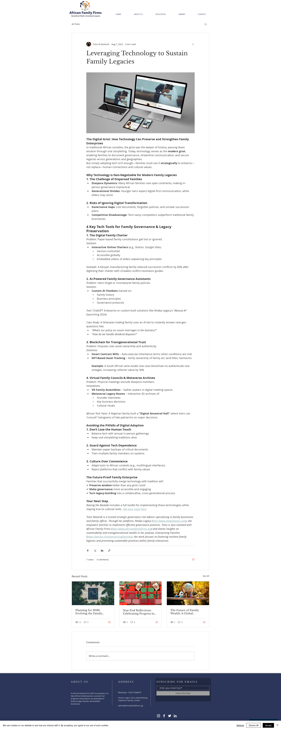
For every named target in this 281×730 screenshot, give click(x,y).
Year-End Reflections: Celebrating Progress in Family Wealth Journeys (139, 612)
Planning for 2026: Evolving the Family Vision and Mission (88, 612)
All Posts (76, 24)
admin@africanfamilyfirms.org (130, 705)
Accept (268, 725)
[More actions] (193, 44)
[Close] (277, 725)
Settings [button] (240, 725)
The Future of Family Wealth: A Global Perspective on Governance (184, 612)
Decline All (253, 725)
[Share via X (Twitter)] (95, 550)
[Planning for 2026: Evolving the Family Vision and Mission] (93, 593)
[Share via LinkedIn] (102, 550)
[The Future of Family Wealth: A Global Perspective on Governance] (188, 593)
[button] (205, 24)
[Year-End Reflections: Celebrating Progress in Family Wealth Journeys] (140, 593)
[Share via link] (109, 550)
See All (206, 576)
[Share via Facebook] (87, 550)
